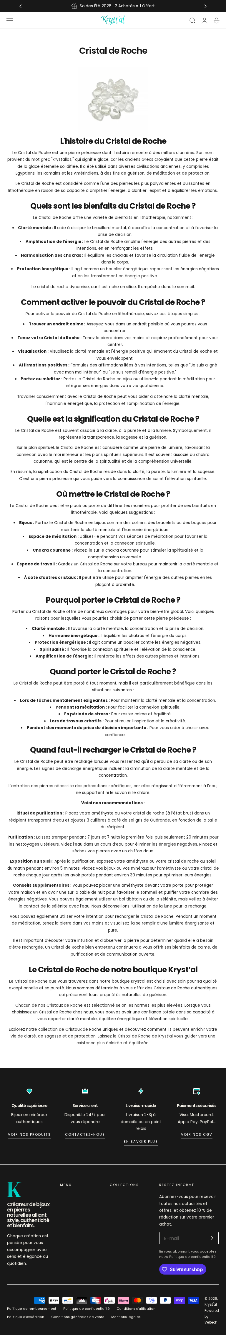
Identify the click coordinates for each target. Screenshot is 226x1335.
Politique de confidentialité (192, 1257)
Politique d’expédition (25, 1317)
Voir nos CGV (196, 1134)
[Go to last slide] (20, 6)
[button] (9, 20)
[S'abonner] (212, 1238)
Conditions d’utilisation (136, 1309)
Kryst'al (211, 1304)
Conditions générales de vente (77, 1317)
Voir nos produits (29, 1134)
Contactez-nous (85, 1134)
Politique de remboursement (31, 1309)
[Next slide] (205, 6)
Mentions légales (126, 1317)
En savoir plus (141, 1141)
